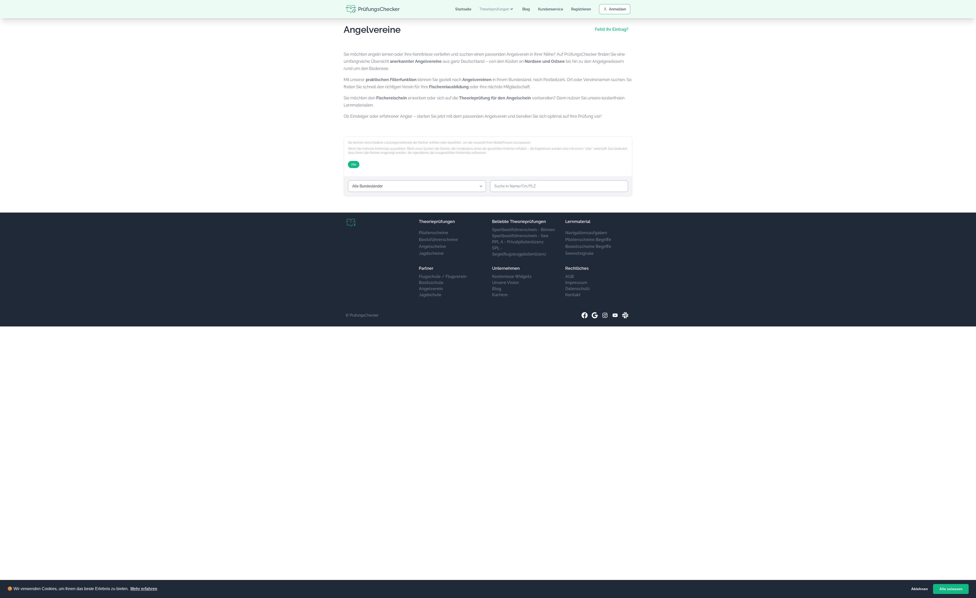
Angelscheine (432, 246)
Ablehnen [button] (919, 589)
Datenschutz (577, 288)
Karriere (500, 294)
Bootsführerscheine (438, 239)
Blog (526, 9)
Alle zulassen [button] (951, 589)
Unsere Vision (505, 282)
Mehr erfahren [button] (143, 589)
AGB (569, 276)
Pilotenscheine (433, 232)
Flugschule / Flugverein (443, 276)
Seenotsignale (579, 253)
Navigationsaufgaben (586, 232)
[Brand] (351, 223)
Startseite (463, 9)
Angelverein (431, 288)
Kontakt (573, 294)
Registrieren (581, 9)
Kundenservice (550, 9)
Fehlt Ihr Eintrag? (611, 29)
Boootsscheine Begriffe (588, 246)
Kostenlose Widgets (511, 276)
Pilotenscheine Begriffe (588, 239)
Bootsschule (431, 282)
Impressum (576, 282)
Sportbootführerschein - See (520, 235)
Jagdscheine (431, 253)
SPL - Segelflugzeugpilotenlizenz (519, 251)
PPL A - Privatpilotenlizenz (518, 242)
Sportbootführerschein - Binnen (523, 229)
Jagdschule (430, 294)
